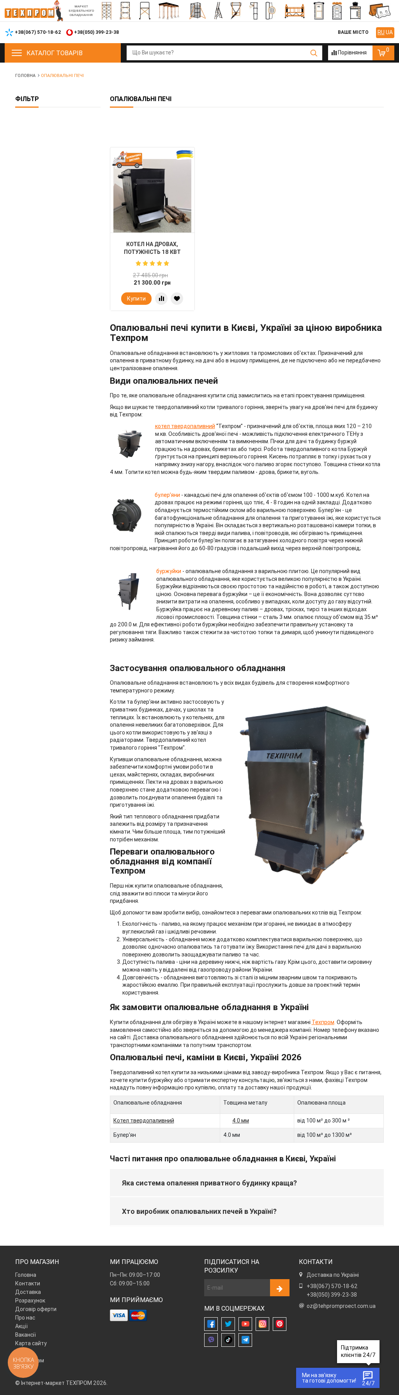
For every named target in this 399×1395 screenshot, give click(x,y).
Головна (25, 1274)
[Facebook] (211, 1324)
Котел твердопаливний (143, 1120)
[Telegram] (245, 1340)
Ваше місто (353, 32)
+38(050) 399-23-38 (332, 1294)
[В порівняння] (161, 298)
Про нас (25, 1317)
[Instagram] (262, 1324)
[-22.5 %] (152, 197)
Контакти (27, 1283)
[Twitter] (228, 1324)
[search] (314, 52)
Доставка (28, 1291)
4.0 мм (240, 1120)
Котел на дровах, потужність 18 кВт (152, 248)
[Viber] (211, 1340)
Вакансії (25, 1334)
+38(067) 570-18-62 (332, 1286)
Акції (21, 1326)
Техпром (323, 1022)
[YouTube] (245, 1324)
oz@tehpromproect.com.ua (341, 1305)
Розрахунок (30, 1300)
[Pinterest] (279, 1324)
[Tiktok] (228, 1340)
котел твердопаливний (185, 426)
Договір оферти (35, 1309)
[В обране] (177, 298)
